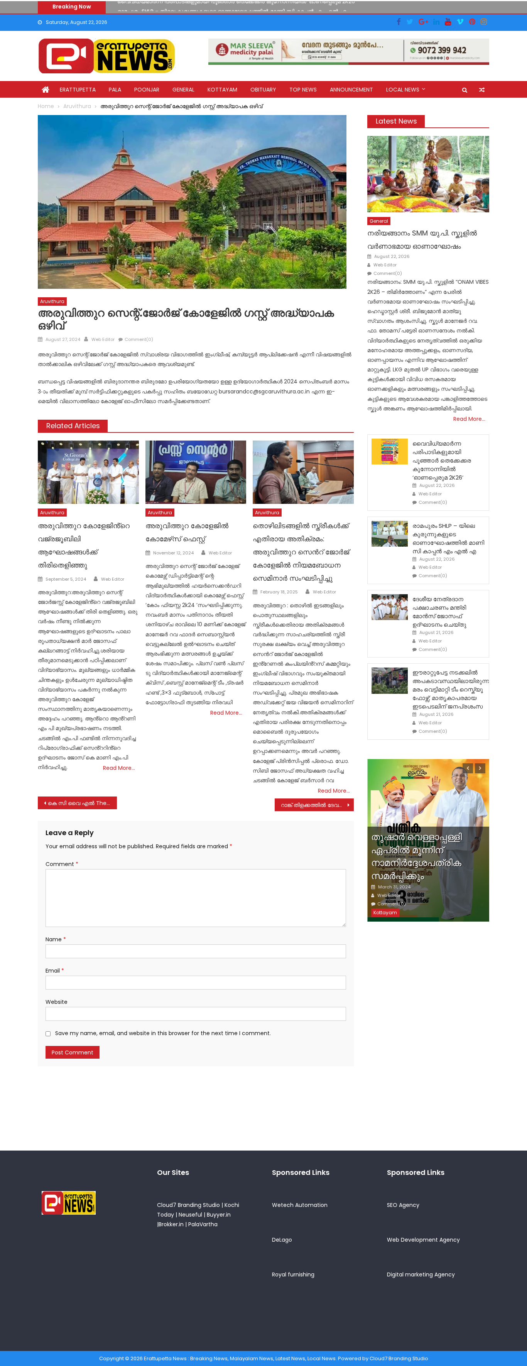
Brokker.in (171, 1224)
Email (55, 971)
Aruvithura (52, 301)
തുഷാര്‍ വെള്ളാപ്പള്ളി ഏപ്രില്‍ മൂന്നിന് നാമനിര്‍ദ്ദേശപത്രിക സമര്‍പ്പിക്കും (416, 856)
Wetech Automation (300, 1205)
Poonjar (146, 89)
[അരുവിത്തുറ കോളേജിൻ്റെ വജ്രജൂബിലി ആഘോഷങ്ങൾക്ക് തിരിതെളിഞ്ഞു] (88, 472)
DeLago (282, 1240)
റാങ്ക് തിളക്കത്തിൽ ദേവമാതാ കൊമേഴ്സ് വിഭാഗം (317, 805)
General (183, 89)
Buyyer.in (219, 1215)
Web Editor (103, 339)
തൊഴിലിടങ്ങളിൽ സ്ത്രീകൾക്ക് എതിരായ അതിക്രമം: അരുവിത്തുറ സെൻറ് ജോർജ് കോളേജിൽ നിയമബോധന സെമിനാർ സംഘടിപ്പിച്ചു (301, 552)
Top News (303, 89)
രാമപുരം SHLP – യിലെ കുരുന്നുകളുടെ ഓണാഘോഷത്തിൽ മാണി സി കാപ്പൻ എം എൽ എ (231, 7)
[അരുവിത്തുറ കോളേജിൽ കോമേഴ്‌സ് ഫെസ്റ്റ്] (196, 472)
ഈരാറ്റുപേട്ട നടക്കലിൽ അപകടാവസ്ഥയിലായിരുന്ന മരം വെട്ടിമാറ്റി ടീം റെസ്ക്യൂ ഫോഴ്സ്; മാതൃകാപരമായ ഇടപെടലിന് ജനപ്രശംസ (450, 689)
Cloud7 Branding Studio (188, 1205)
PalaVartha (203, 1224)
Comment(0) (139, 339)
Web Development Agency (423, 1240)
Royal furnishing (293, 1274)
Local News (402, 89)
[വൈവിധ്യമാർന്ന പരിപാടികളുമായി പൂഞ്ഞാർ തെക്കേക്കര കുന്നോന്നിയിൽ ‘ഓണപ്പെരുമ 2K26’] (390, 451)
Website (57, 1002)
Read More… (119, 768)
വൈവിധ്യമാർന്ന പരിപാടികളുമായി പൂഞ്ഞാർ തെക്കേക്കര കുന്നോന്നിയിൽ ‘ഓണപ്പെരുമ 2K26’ (441, 460)
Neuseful (190, 1215)
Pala (115, 89)
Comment (62, 864)
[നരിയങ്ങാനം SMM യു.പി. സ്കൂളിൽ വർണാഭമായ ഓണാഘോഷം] (428, 174)
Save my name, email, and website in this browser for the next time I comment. (163, 1033)
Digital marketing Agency (421, 1274)
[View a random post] (482, 90)
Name (56, 939)
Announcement (351, 89)
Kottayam (222, 89)
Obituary (263, 89)
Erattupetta (78, 89)
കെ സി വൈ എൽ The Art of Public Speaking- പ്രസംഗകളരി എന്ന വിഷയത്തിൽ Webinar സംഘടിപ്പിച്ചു (82, 803)
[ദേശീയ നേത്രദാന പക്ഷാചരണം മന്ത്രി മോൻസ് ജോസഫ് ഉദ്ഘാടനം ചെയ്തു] (390, 607)
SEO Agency (403, 1205)
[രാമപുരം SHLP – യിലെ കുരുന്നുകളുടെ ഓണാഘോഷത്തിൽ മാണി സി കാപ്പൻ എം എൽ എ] (390, 534)
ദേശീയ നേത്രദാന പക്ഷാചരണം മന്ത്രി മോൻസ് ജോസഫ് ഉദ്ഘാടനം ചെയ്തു (439, 612)
